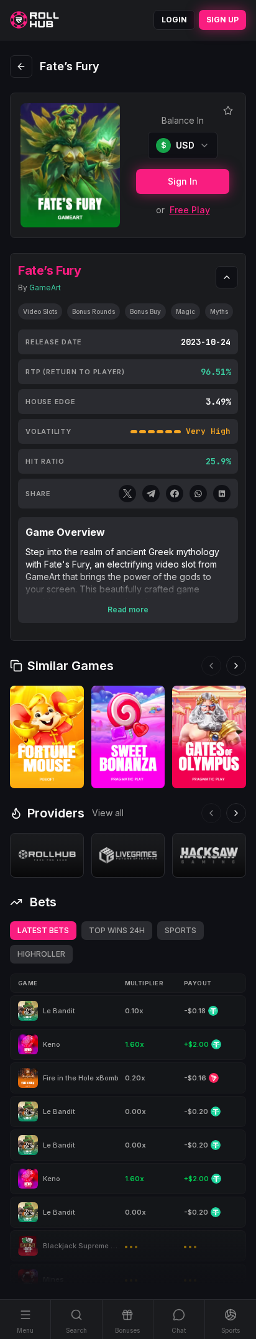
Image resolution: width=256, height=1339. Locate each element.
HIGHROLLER (41, 954)
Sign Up (222, 19)
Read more (128, 609)
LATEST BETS (43, 930)
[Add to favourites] (228, 110)
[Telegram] (151, 493)
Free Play (190, 210)
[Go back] (21, 66)
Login (174, 19)
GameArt (45, 287)
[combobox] (182, 145)
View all (108, 813)
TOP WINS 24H (117, 930)
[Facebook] (174, 493)
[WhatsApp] (198, 493)
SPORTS (180, 930)
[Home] (34, 20)
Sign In (183, 181)
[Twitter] (127, 493)
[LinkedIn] (222, 493)
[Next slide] (236, 666)
